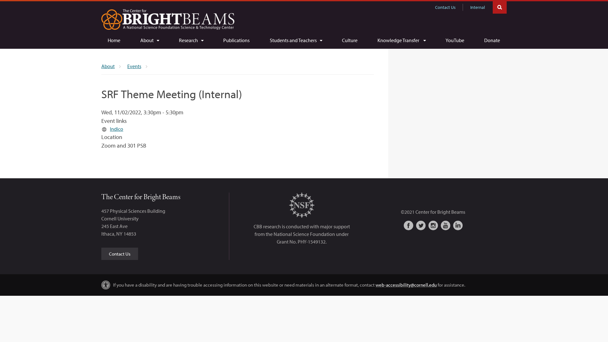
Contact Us (445, 7)
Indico (116, 129)
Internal (477, 7)
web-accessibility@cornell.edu (406, 285)
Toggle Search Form (500, 7)
